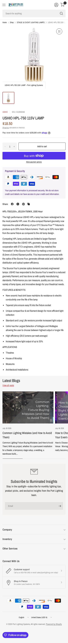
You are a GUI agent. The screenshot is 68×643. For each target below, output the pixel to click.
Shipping (5, 127)
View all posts (8, 385)
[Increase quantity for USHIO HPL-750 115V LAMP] (14, 146)
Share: (5, 204)
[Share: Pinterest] (23, 204)
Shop (12, 22)
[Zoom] (59, 31)
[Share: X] (18, 204)
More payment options (34, 162)
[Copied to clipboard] (28, 204)
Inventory (7, 539)
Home (4, 22)
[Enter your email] (59, 506)
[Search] (61, 13)
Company (7, 529)
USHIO (5, 112)
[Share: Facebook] (12, 204)
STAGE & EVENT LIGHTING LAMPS (31, 22)
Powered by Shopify (54, 624)
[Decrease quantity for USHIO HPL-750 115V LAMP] (5, 146)
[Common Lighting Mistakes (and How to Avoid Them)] (27, 407)
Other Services (9, 548)
